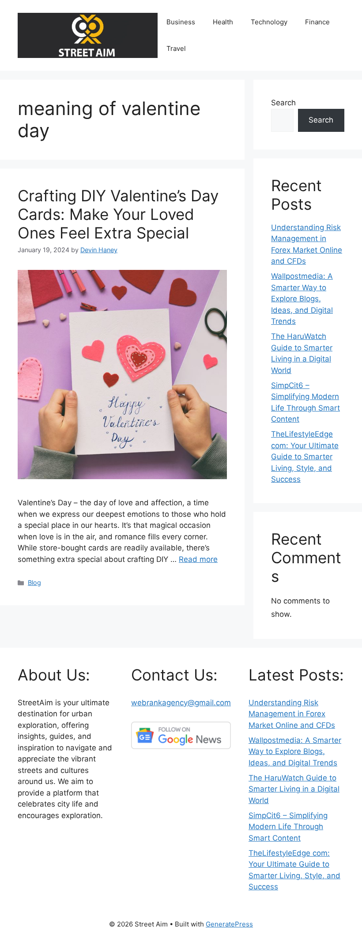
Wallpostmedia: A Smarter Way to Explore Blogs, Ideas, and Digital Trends (302, 299)
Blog (34, 582)
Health (223, 22)
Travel (176, 48)
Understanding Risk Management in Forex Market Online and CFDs (292, 714)
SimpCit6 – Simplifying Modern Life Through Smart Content (288, 826)
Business (180, 22)
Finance (317, 22)
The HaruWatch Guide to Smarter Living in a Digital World (294, 789)
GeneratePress (229, 924)
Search (283, 102)
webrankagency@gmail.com (181, 702)
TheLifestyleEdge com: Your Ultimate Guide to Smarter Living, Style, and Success (305, 457)
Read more (198, 559)
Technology (269, 22)
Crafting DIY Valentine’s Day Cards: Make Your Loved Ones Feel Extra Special (118, 214)
